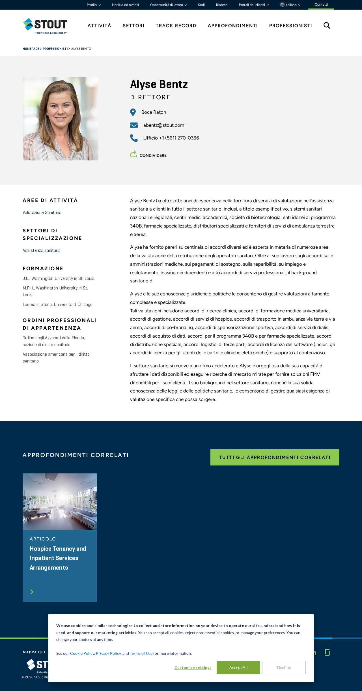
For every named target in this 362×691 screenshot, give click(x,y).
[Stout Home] (49, 25)
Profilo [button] (92, 5)
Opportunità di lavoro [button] (167, 5)
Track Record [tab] (176, 25)
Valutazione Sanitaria (42, 213)
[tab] (49, 25)
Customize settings (193, 667)
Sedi (201, 5)
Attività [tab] (99, 25)
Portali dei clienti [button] (252, 5)
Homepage (31, 49)
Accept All (238, 667)
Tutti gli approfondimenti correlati (275, 457)
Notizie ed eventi (125, 5)
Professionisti (55, 49)
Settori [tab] (134, 25)
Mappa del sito (40, 652)
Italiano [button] (291, 5)
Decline (284, 667)
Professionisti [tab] (290, 25)
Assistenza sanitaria (42, 250)
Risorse (222, 5)
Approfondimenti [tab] (233, 25)
